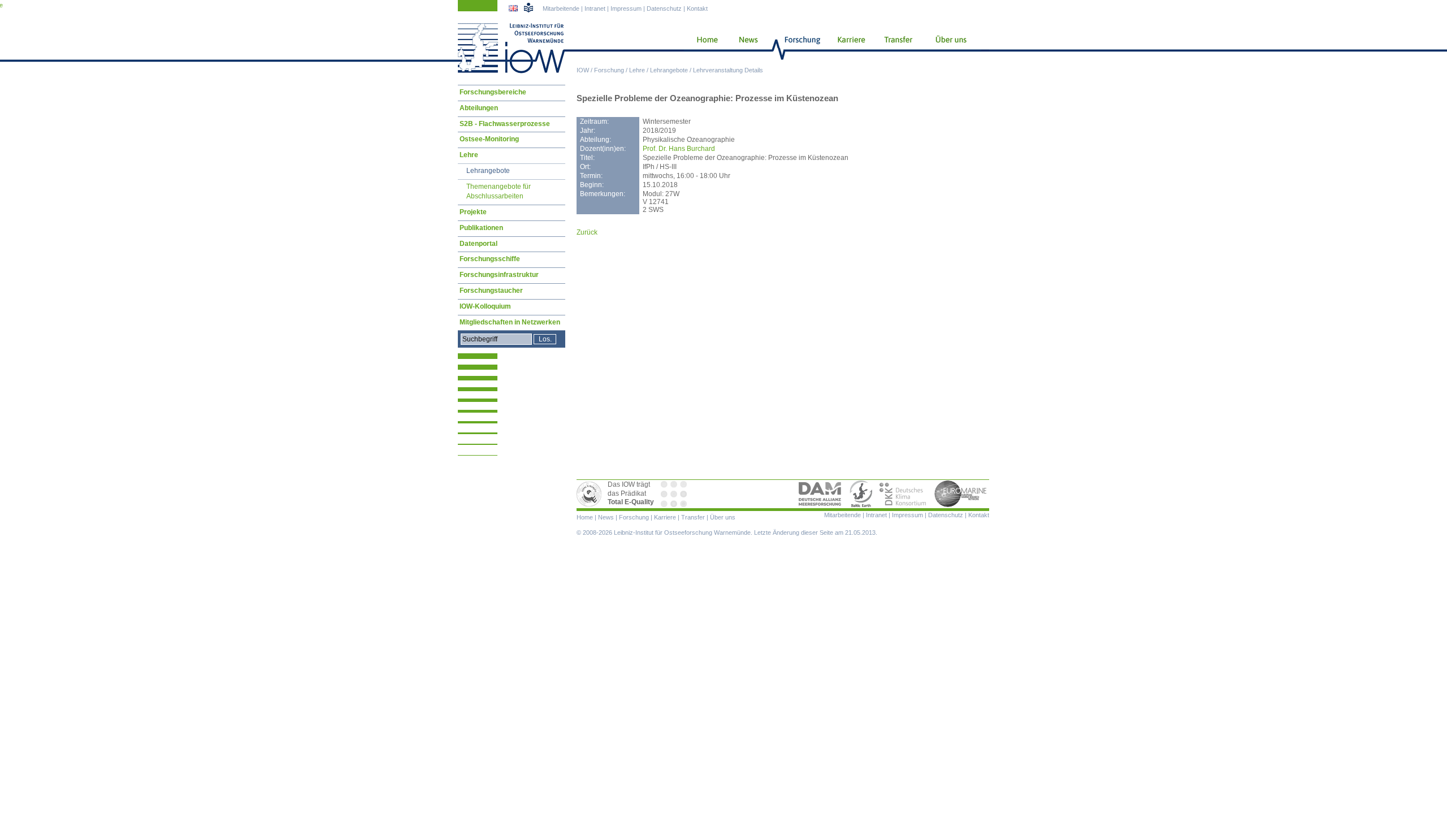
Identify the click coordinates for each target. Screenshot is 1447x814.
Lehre (637, 70)
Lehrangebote (669, 70)
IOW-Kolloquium (485, 306)
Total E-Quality (591, 494)
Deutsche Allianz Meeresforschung (820, 494)
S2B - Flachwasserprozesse (505, 124)
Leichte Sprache (528, 7)
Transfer (896, 48)
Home (703, 48)
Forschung (609, 70)
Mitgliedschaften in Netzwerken (510, 322)
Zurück (587, 232)
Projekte (473, 212)
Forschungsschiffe (490, 259)
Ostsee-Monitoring (489, 139)
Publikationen (481, 228)
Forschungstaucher (491, 291)
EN (514, 9)
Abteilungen (479, 108)
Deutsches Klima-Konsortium (903, 494)
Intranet (594, 8)
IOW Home (511, 48)
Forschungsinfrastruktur (499, 275)
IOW (583, 70)
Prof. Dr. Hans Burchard (679, 149)
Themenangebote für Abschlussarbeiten (498, 192)
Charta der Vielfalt (675, 494)
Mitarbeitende (561, 8)
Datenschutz (664, 8)
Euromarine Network (961, 494)
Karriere (848, 48)
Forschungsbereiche (493, 92)
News (747, 48)
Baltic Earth (860, 494)
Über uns (951, 48)
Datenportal (478, 244)
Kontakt (697, 8)
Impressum (626, 8)
